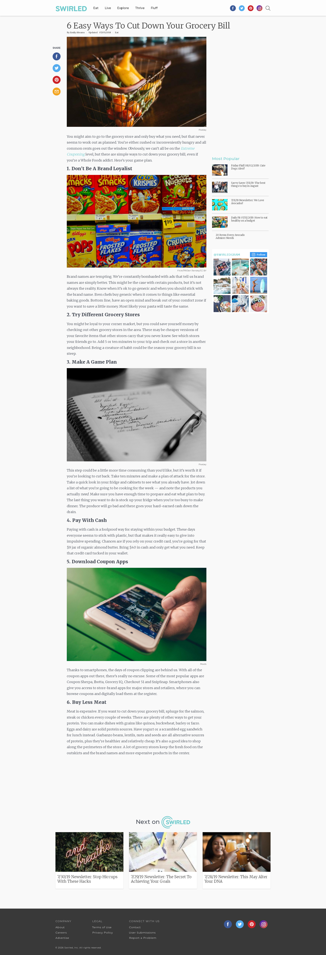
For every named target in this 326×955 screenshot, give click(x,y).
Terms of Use (102, 927)
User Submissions (142, 932)
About (60, 927)
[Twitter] (242, 8)
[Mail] (58, 91)
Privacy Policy (102, 932)
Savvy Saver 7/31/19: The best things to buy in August (248, 184)
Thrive (140, 8)
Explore (123, 8)
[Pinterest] (250, 8)
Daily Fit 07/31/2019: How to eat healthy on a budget (249, 219)
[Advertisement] (136, 787)
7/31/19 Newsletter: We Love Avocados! (247, 202)
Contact (135, 927)
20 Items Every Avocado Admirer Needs (230, 236)
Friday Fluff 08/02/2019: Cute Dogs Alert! (248, 167)
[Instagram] (259, 8)
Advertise (62, 938)
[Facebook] (233, 8)
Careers (61, 932)
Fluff (154, 8)
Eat (95, 8)
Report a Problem (142, 938)
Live (108, 8)
